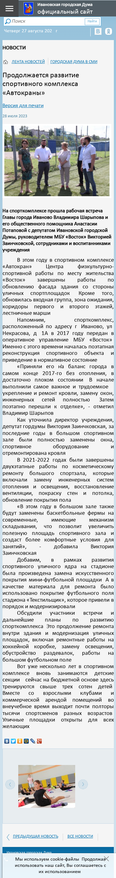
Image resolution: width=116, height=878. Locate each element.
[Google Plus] (39, 741)
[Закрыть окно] (106, 859)
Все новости (80, 836)
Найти (92, 21)
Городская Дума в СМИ (73, 62)
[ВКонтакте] (7, 741)
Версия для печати (23, 105)
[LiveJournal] (33, 741)
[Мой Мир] (26, 741)
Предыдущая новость (35, 836)
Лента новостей (28, 62)
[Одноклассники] (20, 741)
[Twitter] (13, 741)
